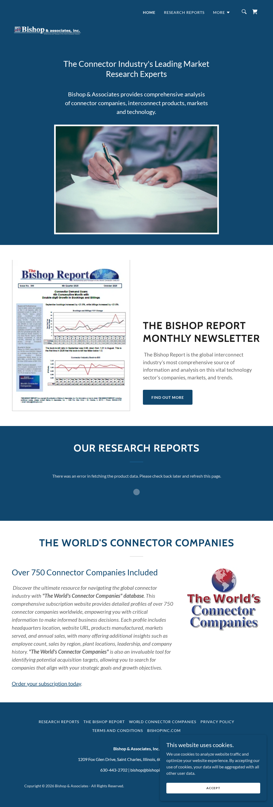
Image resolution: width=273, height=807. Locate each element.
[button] (221, 12)
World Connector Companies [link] (162, 721)
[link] (47, 11)
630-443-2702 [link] (113, 769)
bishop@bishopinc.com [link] (151, 769)
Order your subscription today (46, 683)
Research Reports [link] (184, 12)
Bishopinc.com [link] (164, 730)
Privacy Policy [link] (217, 721)
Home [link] (149, 12)
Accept (213, 788)
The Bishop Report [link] (104, 721)
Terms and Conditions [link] (117, 730)
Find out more (167, 397)
